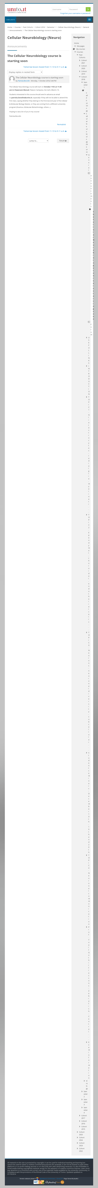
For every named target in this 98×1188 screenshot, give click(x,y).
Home (76, 43)
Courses (80, 52)
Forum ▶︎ (63, 140)
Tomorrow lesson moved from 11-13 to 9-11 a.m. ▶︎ (45, 67)
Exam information (89, 1060)
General (88, 162)
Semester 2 (86, 1094)
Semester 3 (86, 1102)
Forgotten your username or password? (75, 13)
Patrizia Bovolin (24, 81)
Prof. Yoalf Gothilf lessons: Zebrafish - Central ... (88, 983)
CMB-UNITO (10, 19)
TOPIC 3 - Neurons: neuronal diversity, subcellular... (89, 691)
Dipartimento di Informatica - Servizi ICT (51, 1178)
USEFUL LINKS (89, 350)
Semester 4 (86, 1110)
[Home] (16, 10)
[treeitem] (81, 597)
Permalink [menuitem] (61, 124)
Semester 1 (86, 85)
